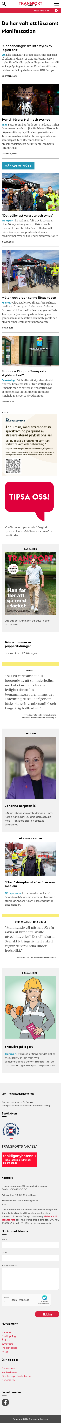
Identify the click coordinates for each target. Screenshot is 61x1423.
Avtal (5, 1351)
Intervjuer (7, 1343)
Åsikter (6, 1340)
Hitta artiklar (41, 10)
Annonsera (8, 1368)
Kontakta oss (9, 1372)
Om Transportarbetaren (16, 1376)
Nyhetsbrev (8, 1379)
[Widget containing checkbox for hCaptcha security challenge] (26, 1300)
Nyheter (6, 1332)
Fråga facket (9, 1347)
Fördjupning (9, 1336)
